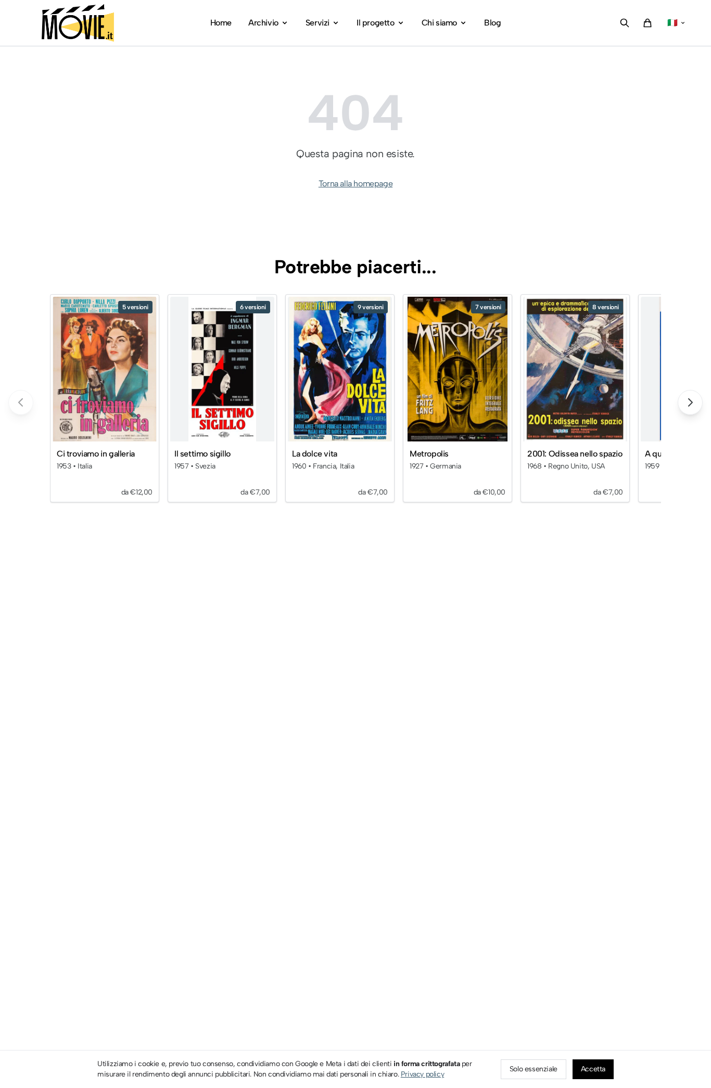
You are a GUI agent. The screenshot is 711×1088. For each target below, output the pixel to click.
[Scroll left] (20, 402)
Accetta (593, 1069)
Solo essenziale (533, 1069)
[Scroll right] (690, 402)
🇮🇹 (672, 23)
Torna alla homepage (355, 183)
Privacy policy (422, 1074)
